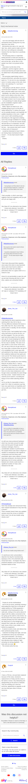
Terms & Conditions (22, 766)
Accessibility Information (21, 768)
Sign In (26, 2)
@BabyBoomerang (9, 182)
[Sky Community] (9, 2)
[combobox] (13, 12)
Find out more (5, 177)
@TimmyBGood (6, 504)
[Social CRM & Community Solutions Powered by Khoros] (23, 780)
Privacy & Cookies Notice (7, 768)
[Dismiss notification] (26, 7)
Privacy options (4, 766)
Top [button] (15, 763)
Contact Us (24, 769)
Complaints (3, 769)
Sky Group (3, 771)
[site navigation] (2, 2)
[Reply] (24, 147)
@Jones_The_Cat (8, 423)
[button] (26, 30)
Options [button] (3, 23)
